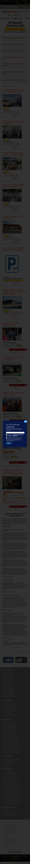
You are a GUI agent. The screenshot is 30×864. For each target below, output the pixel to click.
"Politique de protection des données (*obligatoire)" (14, 435)
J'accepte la (14, 435)
